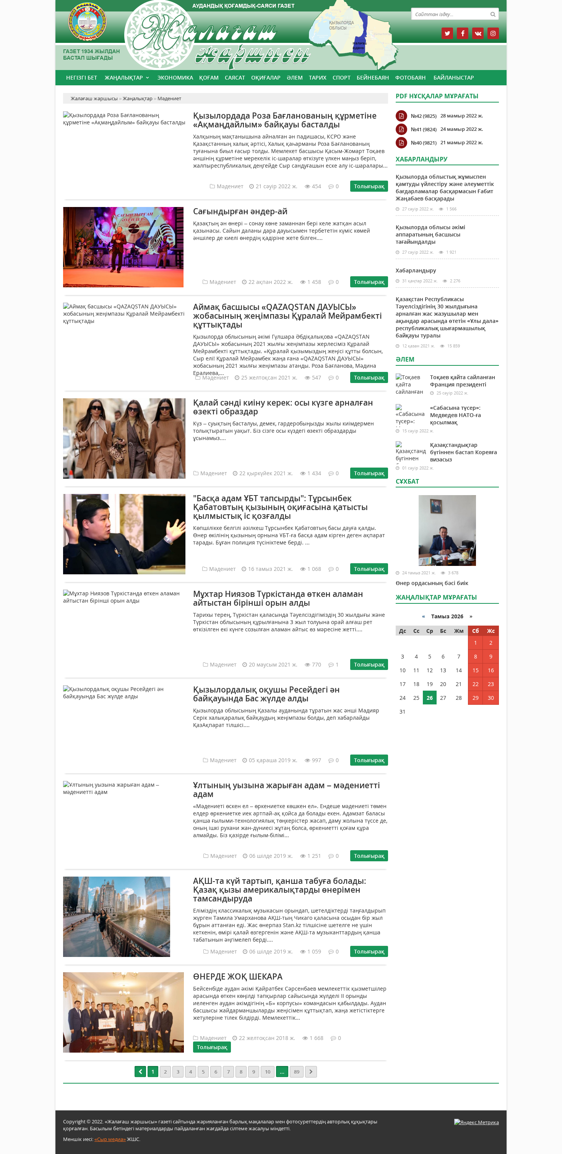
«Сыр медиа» (110, 1139)
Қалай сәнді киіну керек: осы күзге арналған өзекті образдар (283, 407)
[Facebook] (462, 33)
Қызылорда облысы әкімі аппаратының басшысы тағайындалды (430, 234)
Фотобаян (410, 77)
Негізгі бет (81, 77)
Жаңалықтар (124, 77)
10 (267, 1071)
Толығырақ (369, 186)
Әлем (295, 77)
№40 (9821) (424, 142)
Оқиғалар (266, 77)
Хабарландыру (416, 270)
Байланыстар (454, 77)
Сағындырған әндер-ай (240, 211)
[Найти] (493, 14)
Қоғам (209, 77)
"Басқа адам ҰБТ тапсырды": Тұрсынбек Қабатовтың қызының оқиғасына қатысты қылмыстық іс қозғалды (280, 507)
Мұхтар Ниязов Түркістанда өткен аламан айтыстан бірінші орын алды (278, 598)
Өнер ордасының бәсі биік (432, 583)
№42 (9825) (424, 115)
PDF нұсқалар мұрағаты (437, 96)
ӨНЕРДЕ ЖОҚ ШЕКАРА (238, 976)
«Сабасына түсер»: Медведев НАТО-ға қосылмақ (455, 415)
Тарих (317, 77)
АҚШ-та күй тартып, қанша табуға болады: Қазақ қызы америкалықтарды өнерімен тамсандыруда (279, 889)
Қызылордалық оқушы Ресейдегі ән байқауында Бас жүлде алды (266, 694)
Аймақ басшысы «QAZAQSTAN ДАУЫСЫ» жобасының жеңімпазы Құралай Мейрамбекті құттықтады (287, 316)
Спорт (342, 77)
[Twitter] (447, 33)
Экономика (175, 77)
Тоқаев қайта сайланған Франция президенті (462, 380)
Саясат (235, 77)
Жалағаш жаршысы (225, 33)
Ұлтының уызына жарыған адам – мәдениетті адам (286, 789)
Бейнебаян (373, 77)
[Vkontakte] (478, 33)
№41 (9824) (424, 129)
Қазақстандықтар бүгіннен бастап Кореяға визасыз (463, 452)
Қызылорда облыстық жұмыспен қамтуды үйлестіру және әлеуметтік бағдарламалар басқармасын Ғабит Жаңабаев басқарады (445, 187)
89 (296, 1071)
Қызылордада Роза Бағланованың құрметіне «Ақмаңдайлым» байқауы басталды (285, 120)
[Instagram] (493, 33)
